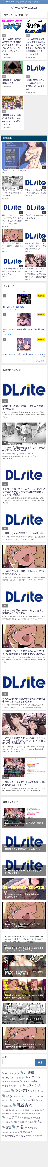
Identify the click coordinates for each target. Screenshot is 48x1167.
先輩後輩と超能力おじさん (13, 1110)
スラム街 (7, 1091)
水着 (20, 1127)
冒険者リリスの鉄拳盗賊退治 (34, 1110)
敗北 (31, 1122)
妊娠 (15, 1122)
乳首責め (24, 1105)
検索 (4, 1057)
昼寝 (8, 1127)
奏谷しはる (36, 1118)
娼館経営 (23, 1122)
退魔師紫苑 (39, 1136)
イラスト (35, 1077)
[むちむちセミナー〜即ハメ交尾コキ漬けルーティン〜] (24, 301)
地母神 (38, 1113)
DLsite (40, 361)
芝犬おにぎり (8, 354)
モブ (40, 1100)
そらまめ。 (10, 1078)
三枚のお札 (8, 1106)
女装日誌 (7, 1122)
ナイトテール (38, 1091)
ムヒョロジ (17, 1100)
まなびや (22, 1078)
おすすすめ (15, 1073)
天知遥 (27, 1118)
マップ (6, 1100)
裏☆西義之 (10, 1136)
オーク (7, 1081)
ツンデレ (22, 1090)
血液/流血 (28, 1132)
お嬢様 (29, 1072)
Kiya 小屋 (6, 332)
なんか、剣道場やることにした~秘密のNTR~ (20, 352)
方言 (40, 1121)
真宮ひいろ (8, 1132)
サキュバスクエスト (13, 1086)
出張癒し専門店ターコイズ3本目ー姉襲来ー (18, 1113)
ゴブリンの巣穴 (30, 1081)
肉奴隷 (17, 1132)
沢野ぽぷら (33, 1128)
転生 (30, 1136)
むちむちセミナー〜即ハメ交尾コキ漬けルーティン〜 (24, 310)
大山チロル (13, 1117)
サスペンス (33, 1085)
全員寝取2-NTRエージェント (14, 329)
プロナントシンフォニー (33, 1096)
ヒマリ (18, 1096)
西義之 (22, 1135)
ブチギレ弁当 (8, 313)
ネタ (9, 1096)
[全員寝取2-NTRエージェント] (24, 322)
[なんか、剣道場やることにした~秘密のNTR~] (24, 343)
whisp (7, 1073)
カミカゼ (16, 1081)
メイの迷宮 (30, 1100)
